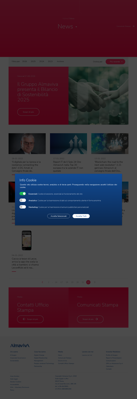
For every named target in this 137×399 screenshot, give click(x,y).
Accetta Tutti (81, 216)
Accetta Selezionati (59, 216)
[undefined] (22, 193)
